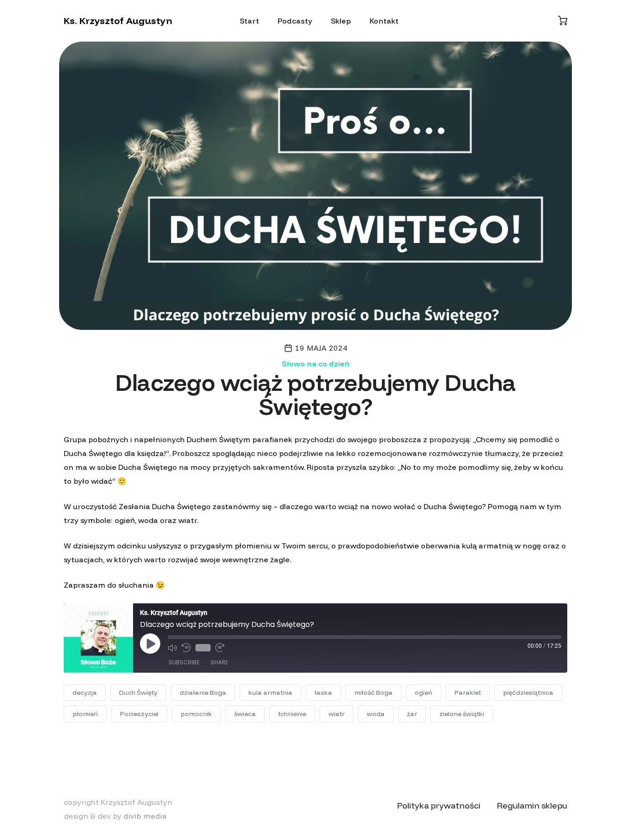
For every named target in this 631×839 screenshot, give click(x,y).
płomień (85, 714)
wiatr (336, 714)
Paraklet (468, 692)
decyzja (85, 692)
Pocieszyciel (139, 714)
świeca (245, 714)
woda (376, 714)
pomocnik (196, 714)
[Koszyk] (562, 20)
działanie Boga (203, 692)
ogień (423, 692)
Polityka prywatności (438, 805)
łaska (323, 692)
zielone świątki (461, 714)
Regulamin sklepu (532, 805)
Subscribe (184, 662)
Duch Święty (138, 692)
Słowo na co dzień (315, 363)
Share (219, 662)
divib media (145, 816)
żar (412, 714)
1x (203, 647)
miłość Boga (373, 692)
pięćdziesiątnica (528, 692)
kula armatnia (270, 692)
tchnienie (292, 714)
